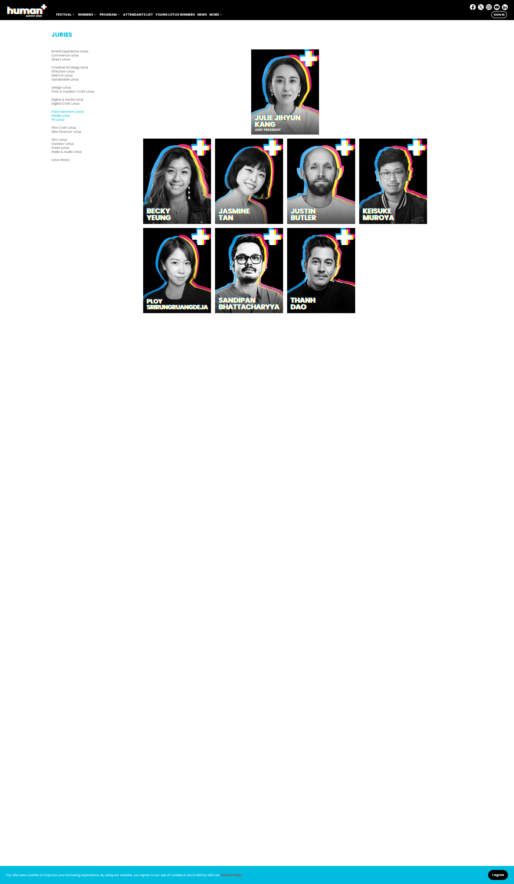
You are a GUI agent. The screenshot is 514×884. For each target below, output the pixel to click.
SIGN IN (499, 15)
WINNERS (85, 14)
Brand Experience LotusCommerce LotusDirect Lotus (69, 55)
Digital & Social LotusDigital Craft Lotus (67, 102)
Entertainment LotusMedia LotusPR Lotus (67, 116)
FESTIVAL (63, 14)
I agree (498, 875)
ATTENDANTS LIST (138, 14)
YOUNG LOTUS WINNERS (175, 14)
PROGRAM (108, 14)
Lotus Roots (60, 160)
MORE (214, 14)
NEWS (202, 14)
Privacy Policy (232, 875)
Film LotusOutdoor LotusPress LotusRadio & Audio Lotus (66, 146)
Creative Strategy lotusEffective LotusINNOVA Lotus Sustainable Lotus (69, 73)
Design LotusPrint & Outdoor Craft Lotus (72, 90)
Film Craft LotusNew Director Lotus (66, 130)
